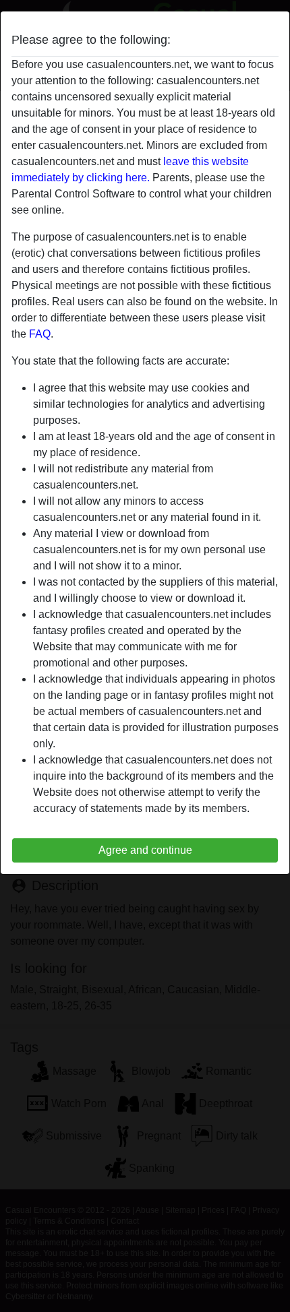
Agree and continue (145, 850)
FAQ (40, 334)
